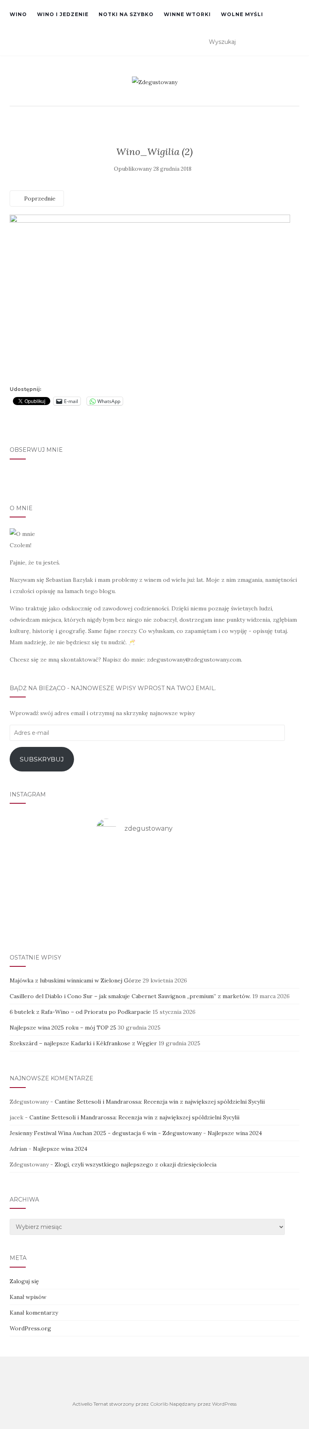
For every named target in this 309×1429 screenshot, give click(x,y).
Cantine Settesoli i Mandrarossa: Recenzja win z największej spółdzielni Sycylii (160, 1101)
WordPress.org (30, 1328)
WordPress (224, 1404)
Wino (18, 14)
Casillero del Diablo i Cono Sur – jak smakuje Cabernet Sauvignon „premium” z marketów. (130, 996)
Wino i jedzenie (63, 14)
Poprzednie (39, 198)
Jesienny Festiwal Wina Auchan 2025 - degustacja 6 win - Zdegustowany (106, 1133)
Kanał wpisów (28, 1297)
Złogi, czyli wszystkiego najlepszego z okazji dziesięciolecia (135, 1164)
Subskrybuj (42, 759)
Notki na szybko (126, 14)
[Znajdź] (294, 42)
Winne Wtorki (187, 14)
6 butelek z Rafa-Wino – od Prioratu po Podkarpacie (80, 1011)
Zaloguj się (24, 1281)
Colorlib (159, 1404)
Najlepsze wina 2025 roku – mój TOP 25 (63, 1027)
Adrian (18, 1148)
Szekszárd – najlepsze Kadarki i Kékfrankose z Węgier (83, 1043)
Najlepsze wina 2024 (235, 1133)
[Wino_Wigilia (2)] (150, 298)
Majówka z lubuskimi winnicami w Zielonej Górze (75, 980)
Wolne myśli (242, 14)
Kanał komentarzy (34, 1312)
